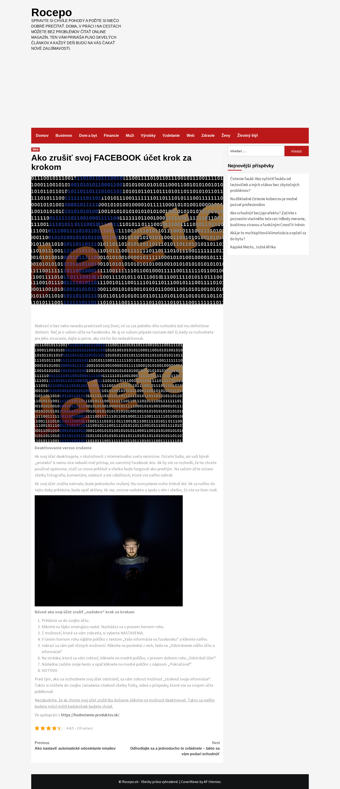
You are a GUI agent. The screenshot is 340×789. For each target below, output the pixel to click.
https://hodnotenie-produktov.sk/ (90, 714)
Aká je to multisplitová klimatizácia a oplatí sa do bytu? (268, 235)
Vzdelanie (171, 135)
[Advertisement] (170, 86)
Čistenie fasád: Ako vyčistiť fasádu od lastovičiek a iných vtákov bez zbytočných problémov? (264, 184)
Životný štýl (247, 135)
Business (64, 135)
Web (191, 135)
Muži (130, 135)
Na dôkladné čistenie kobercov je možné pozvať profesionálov (263, 201)
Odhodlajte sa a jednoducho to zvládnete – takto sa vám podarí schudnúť (175, 748)
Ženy (226, 135)
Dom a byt (88, 135)
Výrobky (148, 135)
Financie (111, 135)
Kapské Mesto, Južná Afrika (253, 246)
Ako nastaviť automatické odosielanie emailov (75, 745)
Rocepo (51, 12)
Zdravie (208, 135)
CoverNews (190, 781)
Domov (42, 135)
